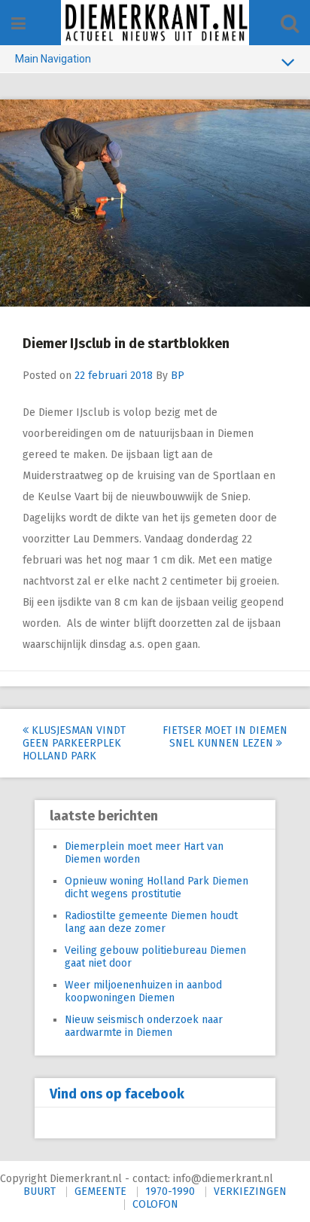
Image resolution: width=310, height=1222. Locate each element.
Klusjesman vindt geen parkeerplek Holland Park (74, 743)
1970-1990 (170, 1191)
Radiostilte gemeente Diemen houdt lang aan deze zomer (151, 922)
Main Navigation (53, 59)
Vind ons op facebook (117, 1094)
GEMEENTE (100, 1191)
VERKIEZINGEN (250, 1191)
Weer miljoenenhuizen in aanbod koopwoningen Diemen (143, 991)
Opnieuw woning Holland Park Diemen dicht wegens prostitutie (156, 887)
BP (177, 375)
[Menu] (18, 23)
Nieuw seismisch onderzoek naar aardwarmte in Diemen (144, 1026)
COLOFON (155, 1204)
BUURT (39, 1191)
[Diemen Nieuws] (155, 22)
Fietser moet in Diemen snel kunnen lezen (225, 737)
